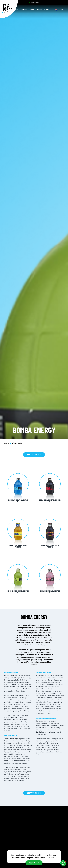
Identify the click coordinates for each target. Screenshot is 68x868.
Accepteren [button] (34, 862)
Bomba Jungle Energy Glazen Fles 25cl (50, 546)
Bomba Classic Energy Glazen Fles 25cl (18, 546)
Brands (32, 9)
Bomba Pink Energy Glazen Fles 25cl (50, 591)
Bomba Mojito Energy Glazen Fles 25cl (18, 591)
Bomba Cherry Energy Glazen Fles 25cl (50, 500)
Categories (24, 9)
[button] (63, 863)
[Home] (7, 9)
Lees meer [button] (50, 858)
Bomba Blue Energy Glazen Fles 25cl (18, 500)
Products (15, 9)
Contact (46, 9)
